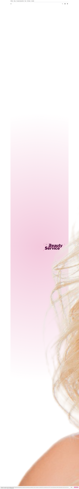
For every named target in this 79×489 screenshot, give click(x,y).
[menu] (11, 4)
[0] (67, 4)
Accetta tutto (76, 487)
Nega (71, 487)
